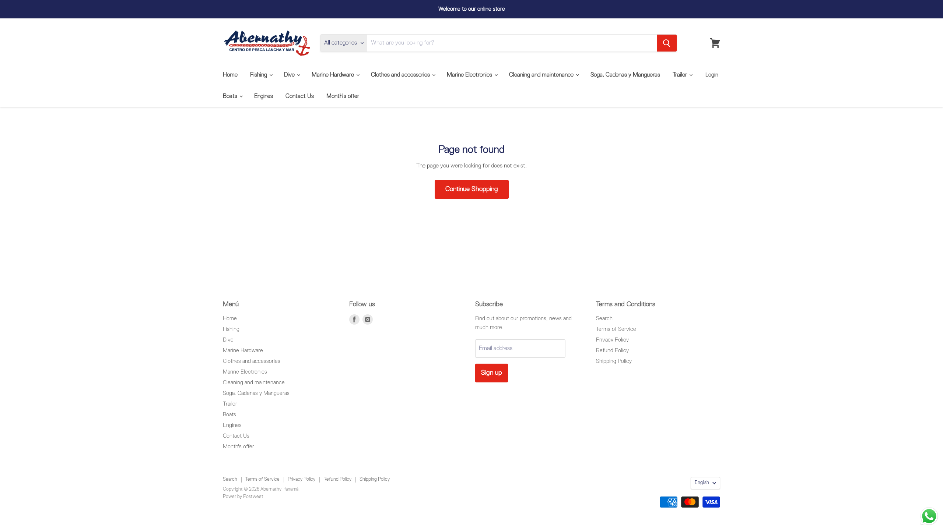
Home (230, 75)
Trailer (680, 75)
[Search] (667, 43)
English (702, 482)
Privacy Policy (612, 340)
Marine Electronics (470, 75)
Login (711, 75)
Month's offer (342, 96)
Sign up (491, 373)
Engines (263, 96)
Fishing (259, 75)
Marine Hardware (333, 75)
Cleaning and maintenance (542, 75)
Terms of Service (616, 329)
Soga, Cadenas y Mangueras (625, 75)
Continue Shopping (471, 189)
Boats (231, 96)
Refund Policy (612, 350)
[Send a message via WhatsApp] (929, 516)
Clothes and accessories (401, 75)
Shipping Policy (614, 361)
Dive (290, 75)
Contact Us (299, 96)
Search (604, 318)
